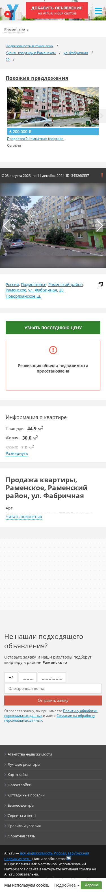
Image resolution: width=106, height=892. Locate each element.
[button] (102, 116)
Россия (12, 284)
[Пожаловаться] (102, 175)
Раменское (16, 290)
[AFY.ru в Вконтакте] (68, 858)
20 (61, 290)
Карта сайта (18, 774)
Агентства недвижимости (30, 754)
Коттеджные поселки (26, 795)
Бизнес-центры (21, 805)
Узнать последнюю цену (53, 327)
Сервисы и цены (22, 815)
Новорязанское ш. (23, 296)
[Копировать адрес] (100, 285)
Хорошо (91, 885)
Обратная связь (21, 836)
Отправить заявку (53, 700)
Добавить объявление (56, 10)
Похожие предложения (37, 77)
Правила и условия (24, 825)
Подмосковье (33, 284)
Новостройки (19, 784)
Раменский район (65, 284)
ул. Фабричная (42, 290)
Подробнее (65, 885)
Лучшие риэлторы (24, 764)
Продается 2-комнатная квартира (35, 138)
